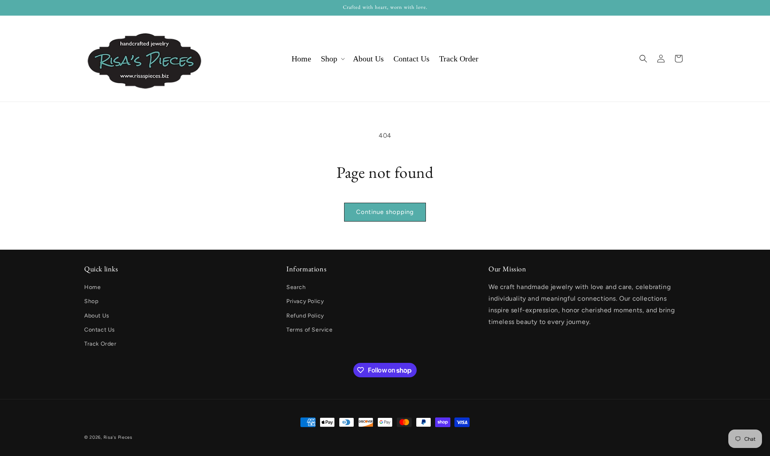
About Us (96, 315)
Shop (91, 301)
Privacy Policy (305, 301)
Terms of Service (309, 329)
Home (92, 287)
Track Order (100, 343)
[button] (332, 59)
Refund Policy (305, 315)
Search (296, 287)
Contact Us (99, 329)
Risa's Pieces (117, 437)
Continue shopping (385, 212)
